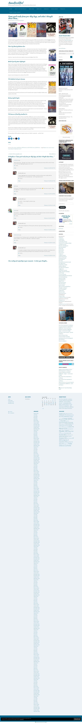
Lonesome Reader (62, 274)
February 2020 (36, 521)
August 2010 (36, 679)
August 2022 (36, 480)
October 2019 (36, 527)
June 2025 (35, 432)
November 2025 (36, 425)
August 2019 (36, 529)
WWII (64, 445)
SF (20, 148)
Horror (61, 426)
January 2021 (36, 506)
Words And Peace (62, 293)
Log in (9, 399)
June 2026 (35, 416)
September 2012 (37, 644)
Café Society (16, 234)
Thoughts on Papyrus (63, 287)
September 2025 (37, 428)
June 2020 (35, 516)
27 (48, 404)
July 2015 (35, 597)
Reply (15, 168)
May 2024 (35, 450)
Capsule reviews (51, 147)
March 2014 (36, 619)
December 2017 (36, 557)
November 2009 (36, 691)
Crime (9, 148)
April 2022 (35, 485)
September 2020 (37, 511)
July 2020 (35, 514)
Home (10, 8)
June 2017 (35, 565)
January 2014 (36, 622)
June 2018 (35, 549)
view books (70, 223)
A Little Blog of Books (63, 241)
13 (48, 402)
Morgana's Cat (62, 300)
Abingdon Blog (61, 296)
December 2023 (36, 457)
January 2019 (36, 539)
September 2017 (37, 561)
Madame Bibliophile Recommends (65, 275)
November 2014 (36, 608)
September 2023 (37, 462)
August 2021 (36, 496)
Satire (68, 438)
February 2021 (36, 504)
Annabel (64, 219)
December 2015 (36, 590)
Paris (67, 434)
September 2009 (37, 694)
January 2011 (36, 672)
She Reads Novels (62, 282)
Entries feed (10, 400)
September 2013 (37, 628)
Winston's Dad (62, 291)
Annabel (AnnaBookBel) (64, 36)
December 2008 (36, 707)
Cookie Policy (22, 719)
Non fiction (67, 433)
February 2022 (36, 488)
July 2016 (35, 581)
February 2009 (36, 704)
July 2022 (35, 481)
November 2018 (36, 542)
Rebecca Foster (62, 382)
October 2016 (36, 576)
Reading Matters (62, 279)
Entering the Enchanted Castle (65, 262)
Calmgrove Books (62, 255)
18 (44, 403)
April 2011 (35, 668)
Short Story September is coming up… (65, 399)
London (71, 426)
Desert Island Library (15, 12)
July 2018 (35, 547)
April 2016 (35, 585)
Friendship (66, 425)
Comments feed (11, 401)
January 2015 (36, 606)
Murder (64, 431)
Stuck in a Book (62, 285)
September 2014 (37, 611)
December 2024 (36, 441)
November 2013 (36, 625)
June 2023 (35, 466)
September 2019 (37, 528)
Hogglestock (61, 268)
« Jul (43, 408)
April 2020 (35, 518)
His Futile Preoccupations (64, 267)
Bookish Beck (61, 249)
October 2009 (36, 693)
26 (46, 404)
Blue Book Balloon (62, 247)
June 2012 (35, 649)
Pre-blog (14, 148)
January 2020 (36, 522)
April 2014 (35, 618)
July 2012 (35, 647)
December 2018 (36, 540)
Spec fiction (70, 441)
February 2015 (36, 604)
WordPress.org (11, 403)
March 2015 (36, 603)
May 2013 (35, 633)
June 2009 (35, 698)
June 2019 (35, 532)
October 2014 (36, 610)
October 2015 (36, 593)
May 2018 (35, 550)
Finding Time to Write (63, 264)
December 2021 (36, 491)
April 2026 (35, 419)
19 (46, 403)
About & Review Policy (20, 8)
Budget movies (46, 147)
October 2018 (36, 543)
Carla (60, 372)
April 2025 (35, 435)
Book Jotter (61, 251)
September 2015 (37, 594)
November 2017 (36, 558)
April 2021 (35, 502)
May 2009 (35, 700)
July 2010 (35, 680)
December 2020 (36, 507)
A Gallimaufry (61, 239)
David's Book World (63, 256)
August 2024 (36, 446)
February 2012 (36, 654)
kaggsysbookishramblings (63, 369)
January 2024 (36, 456)
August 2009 (36, 696)
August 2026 (36, 413)
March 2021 (36, 503)
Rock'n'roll (18, 148)
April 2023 (35, 468)
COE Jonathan (13, 147)
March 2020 (36, 520)
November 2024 (36, 442)
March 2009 (36, 703)
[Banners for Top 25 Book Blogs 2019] (66, 389)
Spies (61, 443)
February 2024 (36, 455)
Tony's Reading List (62, 289)
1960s (61, 415)
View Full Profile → (62, 48)
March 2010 (36, 686)
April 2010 (35, 685)
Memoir (12, 148)
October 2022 (36, 477)
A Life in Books (61, 240)
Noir (62, 433)
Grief (70, 425)
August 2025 (36, 430)
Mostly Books (61, 301)
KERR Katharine (24, 147)
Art (61, 416)
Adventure (71, 415)
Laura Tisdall (61, 272)
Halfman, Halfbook (62, 266)
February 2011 (36, 671)
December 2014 (36, 607)
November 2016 (36, 575)
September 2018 (37, 545)
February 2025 (36, 438)
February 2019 (36, 538)
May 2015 (35, 600)
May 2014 (35, 617)
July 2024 (35, 448)
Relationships (63, 436)
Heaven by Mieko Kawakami (64, 336)
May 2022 (35, 484)
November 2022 (36, 475)
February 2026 (36, 421)
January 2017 (36, 572)
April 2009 (35, 701)
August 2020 (36, 513)
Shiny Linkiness (52, 153)
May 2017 (35, 567)
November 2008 (36, 708)
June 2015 (35, 599)
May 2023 (35, 467)
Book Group (54, 8)
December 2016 (36, 574)
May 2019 (35, 534)
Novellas (62, 434)
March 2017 (36, 570)
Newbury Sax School (63, 304)
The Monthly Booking (63, 277)
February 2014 (36, 621)
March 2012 (36, 653)
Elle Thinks (61, 260)
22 (53, 403)
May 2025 (35, 434)
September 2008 (37, 711)
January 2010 (36, 689)
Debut (62, 420)
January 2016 (36, 589)
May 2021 (35, 500)
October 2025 (36, 427)
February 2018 (36, 554)
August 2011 (36, 662)
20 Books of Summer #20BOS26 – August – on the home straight (66, 374)
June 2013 (35, 632)
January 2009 (36, 705)
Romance (63, 438)
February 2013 (36, 637)
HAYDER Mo (19, 147)
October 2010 (36, 676)
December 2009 (36, 690)
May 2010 (35, 683)
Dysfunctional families (64, 422)
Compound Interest (63, 297)
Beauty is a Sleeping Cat (63, 245)
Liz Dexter (16, 160)
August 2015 (36, 596)
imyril (15, 186)
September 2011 (37, 661)
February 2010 (36, 687)
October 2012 (36, 643)
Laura (15, 210)
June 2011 (35, 665)
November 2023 (36, 459)
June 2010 (35, 682)
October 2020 (36, 510)
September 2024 (37, 445)
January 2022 (36, 489)
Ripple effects (61, 281)
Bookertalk (61, 248)
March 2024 (36, 453)
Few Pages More (62, 263)
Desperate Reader (62, 258)
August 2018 (36, 546)
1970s (66, 415)
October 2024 (36, 443)
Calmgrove (61, 253)
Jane (60, 379)
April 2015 (35, 601)
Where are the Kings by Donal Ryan (65, 408)
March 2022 (36, 486)
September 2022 (37, 478)
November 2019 (36, 525)
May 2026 (35, 417)
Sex (71, 438)
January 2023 (36, 473)
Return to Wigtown (62, 341)
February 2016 (36, 588)
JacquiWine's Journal (63, 270)
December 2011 (36, 657)
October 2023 (36, 460)
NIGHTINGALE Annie (31, 147)
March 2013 (36, 636)
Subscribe (62, 207)
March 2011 (36, 669)
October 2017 (36, 560)
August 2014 (36, 613)
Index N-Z (46, 8)
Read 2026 (31, 8)
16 (55, 402)
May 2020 (35, 517)
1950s (70, 413)
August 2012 (36, 646)
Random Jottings (62, 278)
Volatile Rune (61, 290)
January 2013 (36, 639)
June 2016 (35, 582)
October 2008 (36, 709)
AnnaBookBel (15, 3)
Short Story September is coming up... (66, 325)
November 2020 (36, 509)
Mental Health (70, 428)
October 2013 (36, 626)
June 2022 (35, 482)
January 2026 (36, 423)
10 (42, 402)
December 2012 (36, 640)
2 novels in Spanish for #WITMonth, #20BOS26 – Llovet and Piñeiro (66, 383)
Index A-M (39, 8)
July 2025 (35, 431)
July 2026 (35, 414)
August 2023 (36, 463)
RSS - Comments (11, 412)
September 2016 (37, 578)
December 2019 (36, 524)
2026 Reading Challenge (65, 217)
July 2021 (35, 498)
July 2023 (35, 464)
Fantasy (61, 425)
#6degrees (62, 413)
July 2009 (35, 697)
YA (69, 445)
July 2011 (35, 664)
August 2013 (36, 629)
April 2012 (35, 651)
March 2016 (36, 586)
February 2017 (36, 571)
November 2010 (36, 675)
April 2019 (35, 535)
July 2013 (35, 631)
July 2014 (35, 614)
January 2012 (36, 655)
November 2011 (36, 658)
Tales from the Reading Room (64, 286)
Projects (62, 8)
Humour (66, 426)
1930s (67, 413)
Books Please (61, 252)
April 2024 (35, 452)
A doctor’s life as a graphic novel (15, 153)
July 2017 (35, 564)
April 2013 (35, 635)
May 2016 (35, 583)
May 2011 (35, 667)
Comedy (66, 416)
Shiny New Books (68, 40)
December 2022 (36, 474)
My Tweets (61, 228)
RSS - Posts (10, 411)
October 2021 (36, 493)
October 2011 (36, 660)
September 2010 (37, 678)
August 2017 (36, 563)
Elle (59, 376)
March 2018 (36, 553)
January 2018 (36, 556)
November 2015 (36, 592)
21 (51, 403)
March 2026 (36, 420)
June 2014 (35, 615)
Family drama (69, 424)
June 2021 (35, 499)
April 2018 (35, 552)
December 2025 (36, 424)
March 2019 (36, 536)
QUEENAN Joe (37, 147)
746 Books (61, 237)
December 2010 (36, 673)
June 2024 (35, 449)
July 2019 (35, 531)
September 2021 (37, 495)
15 (53, 402)
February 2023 (36, 471)
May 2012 (35, 650)
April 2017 (35, 568)
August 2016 (36, 579)
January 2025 (36, 439)
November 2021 (36, 492)
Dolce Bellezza (62, 259)
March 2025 (36, 437)
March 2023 (36, 470)
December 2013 (36, 624)
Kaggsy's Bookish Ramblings (64, 271)
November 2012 (36, 642)
